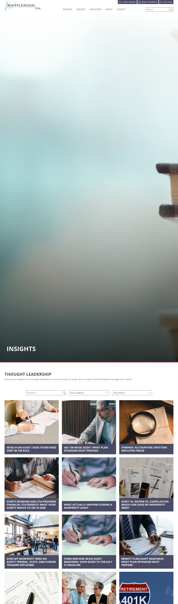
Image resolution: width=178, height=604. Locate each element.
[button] (95, 9)
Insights (67, 9)
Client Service (129, 2)
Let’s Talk (167, 2)
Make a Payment (149, 2)
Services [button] (80, 9)
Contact (121, 9)
